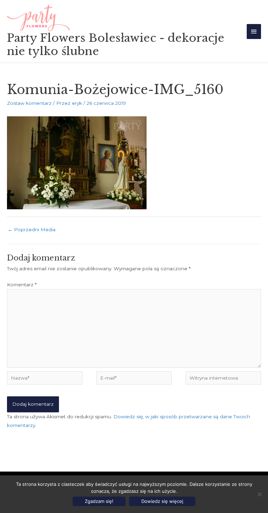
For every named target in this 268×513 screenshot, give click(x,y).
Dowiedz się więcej (162, 501)
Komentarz (22, 284)
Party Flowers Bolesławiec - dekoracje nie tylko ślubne (115, 44)
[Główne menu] (254, 31)
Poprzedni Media (31, 229)
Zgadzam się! (99, 501)
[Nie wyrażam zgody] (259, 494)
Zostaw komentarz (29, 103)
